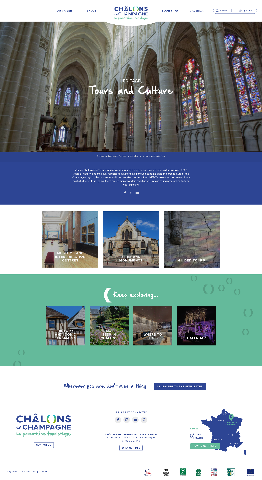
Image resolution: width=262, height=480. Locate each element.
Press (44, 471)
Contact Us (43, 445)
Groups (36, 471)
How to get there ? (205, 446)
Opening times (131, 448)
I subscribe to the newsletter (179, 386)
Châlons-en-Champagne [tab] (196, 436)
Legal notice (13, 471)
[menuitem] (64, 10)
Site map (26, 471)
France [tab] (194, 429)
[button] (227, 9)
